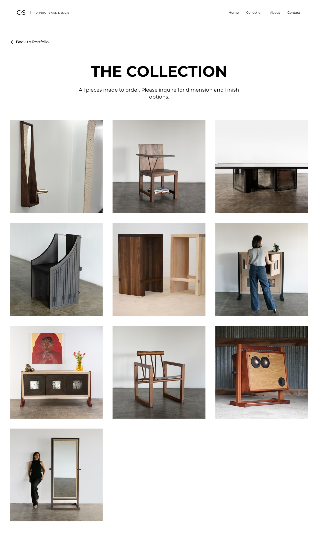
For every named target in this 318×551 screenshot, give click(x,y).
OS (21, 12)
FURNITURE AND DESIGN (51, 12)
